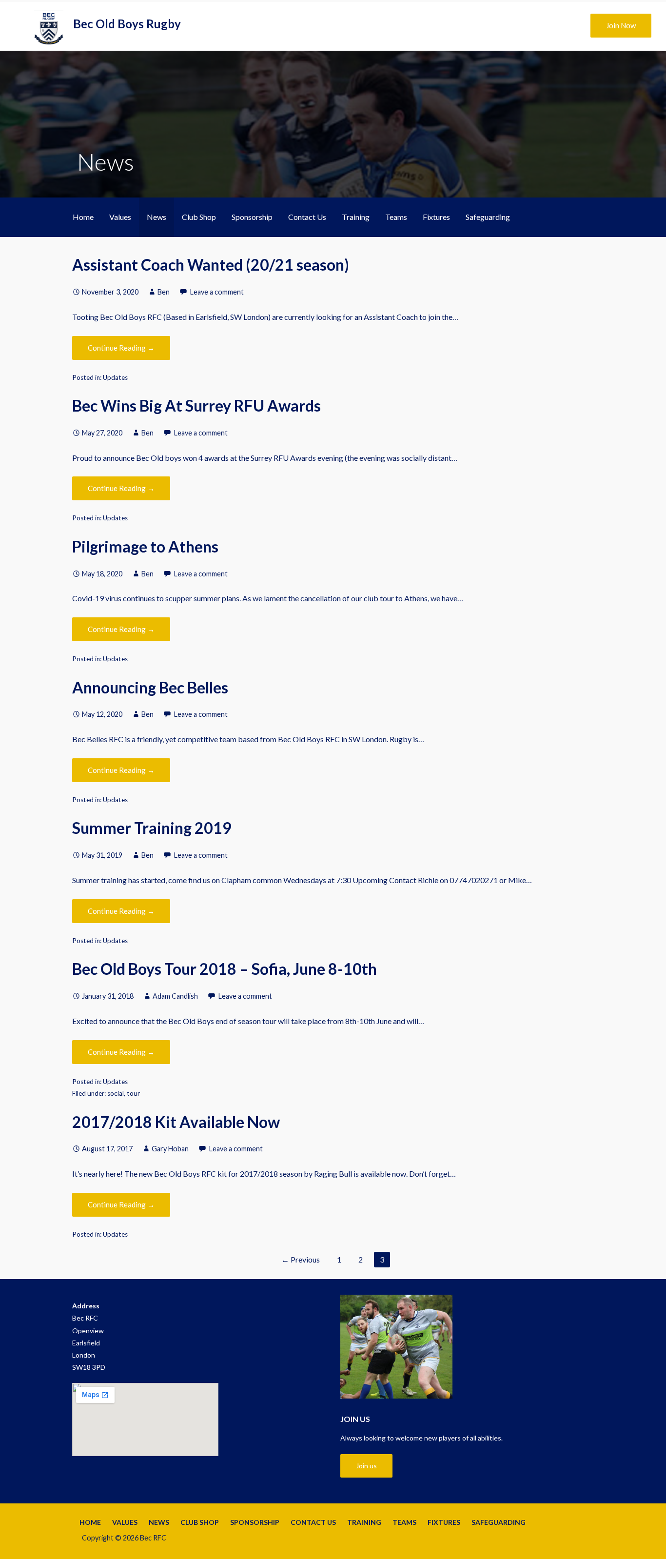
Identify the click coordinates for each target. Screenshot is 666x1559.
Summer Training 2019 (152, 827)
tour (133, 1093)
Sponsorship (252, 216)
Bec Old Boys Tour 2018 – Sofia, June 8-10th (224, 968)
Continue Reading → (121, 347)
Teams (396, 216)
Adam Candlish (175, 996)
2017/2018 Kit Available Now (176, 1121)
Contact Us (307, 216)
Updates (115, 377)
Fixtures (436, 216)
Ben (163, 292)
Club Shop (199, 216)
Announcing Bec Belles (150, 687)
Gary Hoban (170, 1149)
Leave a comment (217, 292)
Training (356, 216)
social (115, 1093)
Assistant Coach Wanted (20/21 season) (210, 264)
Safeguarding (488, 216)
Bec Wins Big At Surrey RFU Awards (196, 405)
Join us (366, 1465)
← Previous (300, 1259)
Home (83, 216)
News (156, 216)
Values (120, 216)
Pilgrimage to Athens (145, 546)
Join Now (621, 25)
